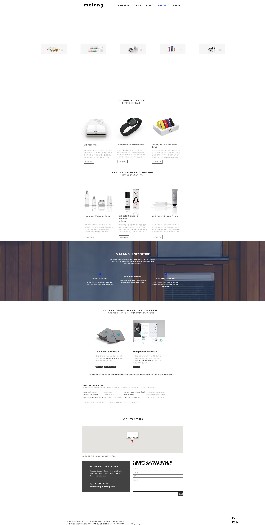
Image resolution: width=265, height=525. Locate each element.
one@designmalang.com (102, 486)
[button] (89, 162)
